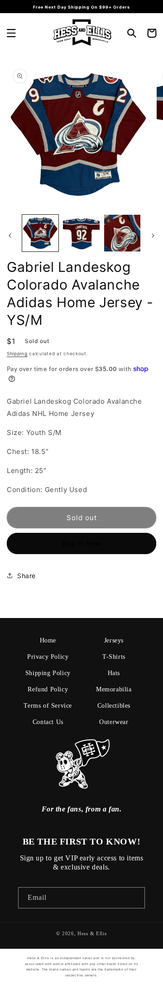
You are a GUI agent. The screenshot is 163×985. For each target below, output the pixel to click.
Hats (114, 673)
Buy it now (81, 543)
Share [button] (26, 575)
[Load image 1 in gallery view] (40, 233)
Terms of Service (48, 705)
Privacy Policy (47, 656)
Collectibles (113, 705)
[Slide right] (153, 236)
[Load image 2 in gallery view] (81, 233)
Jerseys (114, 640)
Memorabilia (114, 689)
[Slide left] (10, 236)
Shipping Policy (48, 673)
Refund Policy (48, 689)
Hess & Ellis (91, 933)
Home (48, 640)
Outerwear (113, 722)
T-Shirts (113, 656)
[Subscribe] (134, 897)
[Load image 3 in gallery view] (122, 233)
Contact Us (48, 722)
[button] (11, 33)
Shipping (17, 353)
